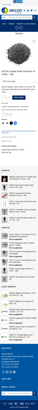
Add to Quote (19, 97)
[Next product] (17, 27)
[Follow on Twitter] (17, 1)
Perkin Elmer (20, 110)
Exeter (11, 110)
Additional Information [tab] (9, 137)
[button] (28, 10)
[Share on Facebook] (3, 114)
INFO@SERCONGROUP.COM (10, 362)
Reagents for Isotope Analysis (26, 24)
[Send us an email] (10, 372)
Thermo (26, 110)
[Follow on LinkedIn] (21, 1)
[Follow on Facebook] (14, 1)
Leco (15, 110)
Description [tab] (5, 133)
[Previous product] (20, 27)
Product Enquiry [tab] (7, 141)
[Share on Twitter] (7, 114)
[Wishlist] (32, 10)
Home (4, 24)
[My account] (24, 10)
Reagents (11, 24)
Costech (7, 110)
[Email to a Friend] (10, 114)
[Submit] (34, 17)
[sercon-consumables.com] (12, 10)
